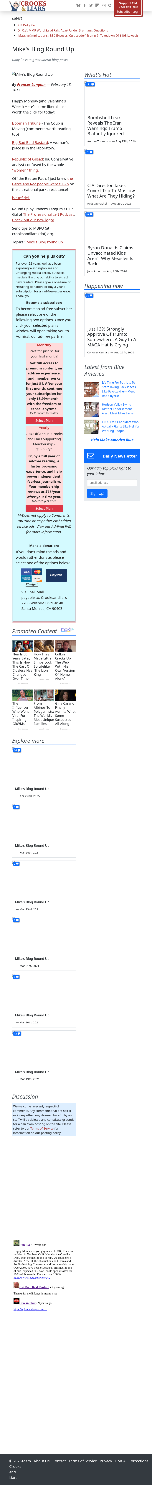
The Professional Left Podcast (48, 214)
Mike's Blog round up (45, 242)
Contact (59, 1460)
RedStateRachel (97, 203)
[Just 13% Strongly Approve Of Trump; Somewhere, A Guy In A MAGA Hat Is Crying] (112, 308)
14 (15, 750)
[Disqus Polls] (44, 1187)
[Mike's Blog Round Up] (44, 765)
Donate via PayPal (56, 575)
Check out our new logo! (33, 219)
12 (15, 1033)
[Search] (110, 5)
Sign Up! (97, 493)
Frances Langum (31, 84)
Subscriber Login (128, 11)
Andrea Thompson (99, 141)
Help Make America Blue (112, 439)
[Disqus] (44, 1284)
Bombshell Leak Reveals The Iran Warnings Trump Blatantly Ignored (105, 125)
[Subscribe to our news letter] (103, 5)
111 (88, 84)
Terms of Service (42, 1128)
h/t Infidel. (21, 197)
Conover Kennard (98, 352)
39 (87, 295)
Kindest (32, 584)
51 (87, 214)
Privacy (106, 1460)
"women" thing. (25, 170)
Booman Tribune (26, 123)
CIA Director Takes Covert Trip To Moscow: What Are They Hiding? (111, 190)
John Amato (94, 271)
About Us (42, 1460)
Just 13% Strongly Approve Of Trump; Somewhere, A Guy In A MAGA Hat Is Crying (111, 337)
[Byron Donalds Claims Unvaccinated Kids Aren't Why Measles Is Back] (112, 227)
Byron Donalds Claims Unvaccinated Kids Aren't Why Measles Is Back (110, 255)
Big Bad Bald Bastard (30, 142)
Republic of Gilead (27, 159)
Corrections (138, 1460)
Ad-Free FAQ (61, 526)
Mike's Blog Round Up (43, 49)
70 (87, 152)
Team (26, 1460)
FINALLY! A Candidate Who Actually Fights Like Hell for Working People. (121, 426)
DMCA (120, 1460)
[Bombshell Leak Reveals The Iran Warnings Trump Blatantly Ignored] (112, 96)
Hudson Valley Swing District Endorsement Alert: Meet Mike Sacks (118, 408)
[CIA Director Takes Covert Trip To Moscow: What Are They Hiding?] (112, 164)
